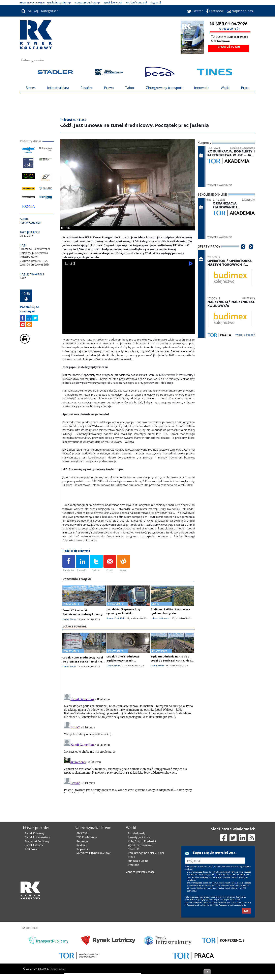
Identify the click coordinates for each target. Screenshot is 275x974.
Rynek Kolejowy (34, 833)
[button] (243, 252)
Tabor (129, 87)
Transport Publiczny (37, 841)
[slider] (128, 325)
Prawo (109, 87)
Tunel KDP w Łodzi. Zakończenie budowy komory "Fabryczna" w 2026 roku (82, 614)
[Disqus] (128, 742)
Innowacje (201, 87)
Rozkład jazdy (136, 833)
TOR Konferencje (87, 837)
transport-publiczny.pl (87, 2)
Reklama (82, 845)
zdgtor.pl (155, 2)
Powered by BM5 (58, 969)
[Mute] (88, 330)
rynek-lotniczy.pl (113, 2)
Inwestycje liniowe (139, 837)
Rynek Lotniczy (34, 845)
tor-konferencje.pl (136, 2)
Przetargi (133, 865)
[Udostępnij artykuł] (29, 318)
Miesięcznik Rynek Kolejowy (94, 853)
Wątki (225, 87)
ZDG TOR (82, 833)
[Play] (67, 330)
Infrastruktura (58, 87)
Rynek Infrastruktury (37, 837)
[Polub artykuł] (22, 318)
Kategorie (48, 11)
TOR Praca (31, 849)
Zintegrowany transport (164, 87)
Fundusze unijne (138, 861)
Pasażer (87, 87)
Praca (245, 87)
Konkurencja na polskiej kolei (146, 853)
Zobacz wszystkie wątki (140, 872)
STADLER (133, 849)
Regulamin (83, 849)
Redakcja (82, 841)
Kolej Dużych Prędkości (142, 841)
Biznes (31, 87)
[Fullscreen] (189, 330)
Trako (131, 857)
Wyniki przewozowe (140, 845)
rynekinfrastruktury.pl (59, 2)
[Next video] (78, 330)
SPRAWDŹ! (230, 29)
